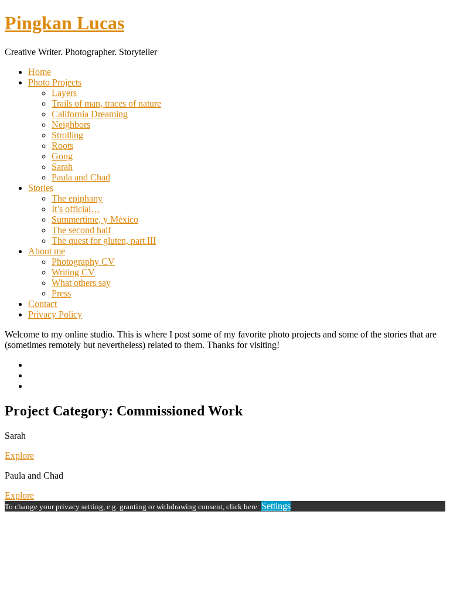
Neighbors (71, 124)
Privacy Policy (55, 314)
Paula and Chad (81, 177)
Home (39, 72)
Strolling (67, 135)
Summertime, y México (95, 219)
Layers (64, 93)
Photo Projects (54, 82)
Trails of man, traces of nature (106, 103)
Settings (276, 506)
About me (46, 251)
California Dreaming (90, 114)
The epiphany (77, 198)
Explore (19, 456)
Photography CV (83, 262)
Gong (62, 156)
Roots (62, 146)
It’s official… (76, 209)
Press (61, 293)
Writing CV (73, 272)
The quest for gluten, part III (104, 241)
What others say (81, 283)
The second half (81, 230)
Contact (42, 304)
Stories (40, 188)
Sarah (62, 167)
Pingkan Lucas (64, 22)
